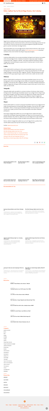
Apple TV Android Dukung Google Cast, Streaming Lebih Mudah (16, 132)
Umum (5, 367)
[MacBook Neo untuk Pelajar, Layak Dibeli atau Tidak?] (7, 312)
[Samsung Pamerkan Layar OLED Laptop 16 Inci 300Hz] (7, 290)
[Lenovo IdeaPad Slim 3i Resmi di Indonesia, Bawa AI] (7, 323)
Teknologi (5, 359)
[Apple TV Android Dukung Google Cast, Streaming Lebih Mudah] (38, 154)
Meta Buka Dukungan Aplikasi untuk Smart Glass (13, 131)
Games (5, 340)
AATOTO (5, 382)
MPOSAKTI (6, 384)
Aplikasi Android (7, 9)
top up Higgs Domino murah (31, 50)
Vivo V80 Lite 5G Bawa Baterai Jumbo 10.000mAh (20, 294)
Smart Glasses (6, 350)
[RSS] (25, 401)
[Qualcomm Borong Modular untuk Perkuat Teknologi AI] (10, 154)
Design (5, 335)
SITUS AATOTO (6, 392)
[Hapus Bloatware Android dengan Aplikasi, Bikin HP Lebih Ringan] (38, 172)
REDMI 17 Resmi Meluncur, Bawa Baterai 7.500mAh (20, 283)
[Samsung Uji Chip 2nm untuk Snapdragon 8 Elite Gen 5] (24, 172)
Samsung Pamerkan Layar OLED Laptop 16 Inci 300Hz (36, 0)
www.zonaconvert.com (13, 125)
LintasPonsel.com (10, 3)
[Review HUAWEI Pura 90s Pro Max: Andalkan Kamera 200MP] (7, 306)
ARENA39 (5, 377)
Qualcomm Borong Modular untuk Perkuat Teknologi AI (14, 129)
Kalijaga (7, 12)
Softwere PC (6, 355)
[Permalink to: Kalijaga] (5, 13)
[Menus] (4, 3)
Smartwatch (6, 354)
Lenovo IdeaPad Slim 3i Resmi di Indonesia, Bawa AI (20, 321)
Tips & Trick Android (8, 361)
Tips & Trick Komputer (8, 362)
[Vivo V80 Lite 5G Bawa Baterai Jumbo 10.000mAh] (7, 295)
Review (5, 349)
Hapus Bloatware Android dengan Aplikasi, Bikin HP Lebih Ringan (38, 180)
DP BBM (5, 337)
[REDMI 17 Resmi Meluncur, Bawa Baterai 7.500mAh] (7, 284)
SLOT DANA (6, 379)
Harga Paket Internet (8, 342)
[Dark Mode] (42, 3)
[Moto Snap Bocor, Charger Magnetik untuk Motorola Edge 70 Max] (7, 301)
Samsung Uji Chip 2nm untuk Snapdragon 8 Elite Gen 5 (14, 136)
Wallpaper (6, 371)
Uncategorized (6, 369)
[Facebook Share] (35, 142)
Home (7, 404)
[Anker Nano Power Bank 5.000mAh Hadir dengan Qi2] (7, 317)
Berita (5, 331)
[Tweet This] (37, 142)
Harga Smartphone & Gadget (9, 343)
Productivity (6, 347)
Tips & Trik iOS (7, 364)
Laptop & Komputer (7, 345)
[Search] (44, 3)
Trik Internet (6, 366)
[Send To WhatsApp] (44, 142)
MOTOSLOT (6, 387)
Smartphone (6, 352)
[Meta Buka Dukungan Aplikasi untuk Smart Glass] (24, 154)
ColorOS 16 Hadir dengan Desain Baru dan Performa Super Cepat (16, 134)
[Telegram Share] (42, 142)
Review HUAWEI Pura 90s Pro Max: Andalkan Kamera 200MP (22, 305)
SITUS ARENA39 (7, 390)
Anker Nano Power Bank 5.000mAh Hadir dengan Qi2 (20, 316)
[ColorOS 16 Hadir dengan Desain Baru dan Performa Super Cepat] (10, 172)
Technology (6, 357)
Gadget (5, 338)
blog (4, 333)
